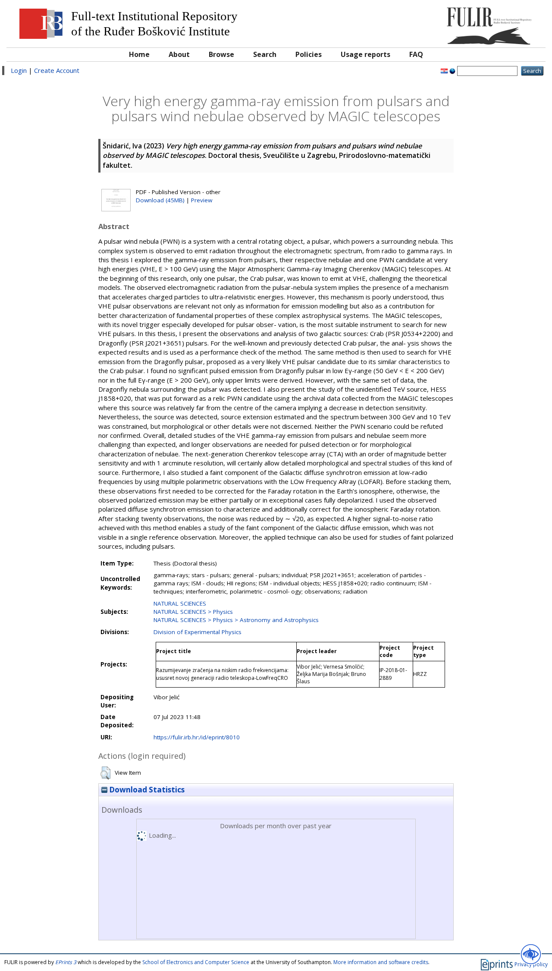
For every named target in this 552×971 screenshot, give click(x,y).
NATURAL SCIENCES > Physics (193, 612)
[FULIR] (473, 22)
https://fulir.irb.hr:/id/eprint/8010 (197, 737)
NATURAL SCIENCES (180, 603)
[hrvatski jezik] (444, 70)
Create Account (56, 70)
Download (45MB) (160, 200)
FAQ (416, 54)
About (179, 54)
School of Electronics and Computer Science (195, 962)
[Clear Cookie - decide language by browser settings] (452, 70)
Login (19, 70)
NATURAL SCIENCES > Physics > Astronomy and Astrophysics (236, 620)
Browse (221, 54)
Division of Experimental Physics (198, 632)
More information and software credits (380, 962)
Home (139, 54)
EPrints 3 (65, 962)
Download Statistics (146, 790)
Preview (201, 200)
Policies (308, 54)
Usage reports (365, 54)
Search (264, 54)
